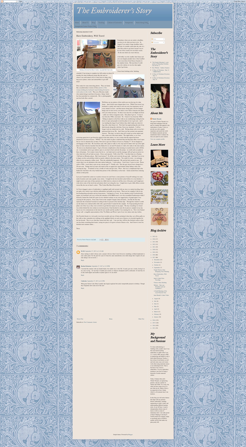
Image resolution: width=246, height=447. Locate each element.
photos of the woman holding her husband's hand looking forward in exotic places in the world (92, 90)
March (156, 311)
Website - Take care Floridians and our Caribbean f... (159, 286)
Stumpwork (129, 23)
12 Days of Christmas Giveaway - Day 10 (161, 78)
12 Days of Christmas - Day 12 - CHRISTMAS (160, 71)
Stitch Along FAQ (142, 23)
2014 (154, 325)
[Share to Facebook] (106, 240)
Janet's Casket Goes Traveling (159, 279)
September (157, 267)
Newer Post (80, 319)
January (156, 317)
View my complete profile (157, 139)
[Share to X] (104, 240)
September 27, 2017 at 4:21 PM (96, 281)
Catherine (84, 281)
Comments (156, 42)
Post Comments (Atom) (90, 322)
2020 (154, 249)
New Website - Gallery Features (160, 68)
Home (77, 23)
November (157, 262)
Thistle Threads (156, 119)
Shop (93, 23)
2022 (154, 244)
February (156, 314)
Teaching (101, 23)
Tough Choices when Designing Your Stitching (161, 270)
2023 (154, 242)
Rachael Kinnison (86, 266)
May (155, 306)
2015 (154, 323)
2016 (154, 320)
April (155, 309)
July (155, 301)
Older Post (141, 319)
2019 (154, 252)
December (157, 260)
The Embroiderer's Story (113, 10)
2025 (154, 236)
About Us (85, 23)
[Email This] (100, 240)
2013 (154, 328)
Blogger (130, 434)
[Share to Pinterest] (108, 240)
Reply (82, 260)
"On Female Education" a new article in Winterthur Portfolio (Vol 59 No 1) (160, 63)
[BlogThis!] (102, 240)
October (156, 265)
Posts (154, 39)
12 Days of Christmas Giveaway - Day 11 (161, 75)
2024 (154, 239)
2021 (154, 247)
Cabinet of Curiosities (115, 23)
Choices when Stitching (160, 282)
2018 (154, 255)
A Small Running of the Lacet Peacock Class (160, 291)
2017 (154, 257)
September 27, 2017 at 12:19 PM (101, 266)
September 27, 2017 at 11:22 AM (94, 251)
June (155, 304)
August (156, 298)
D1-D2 (83, 251)
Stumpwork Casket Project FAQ (85, 26)
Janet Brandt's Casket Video (161, 295)
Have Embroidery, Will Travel (160, 275)
